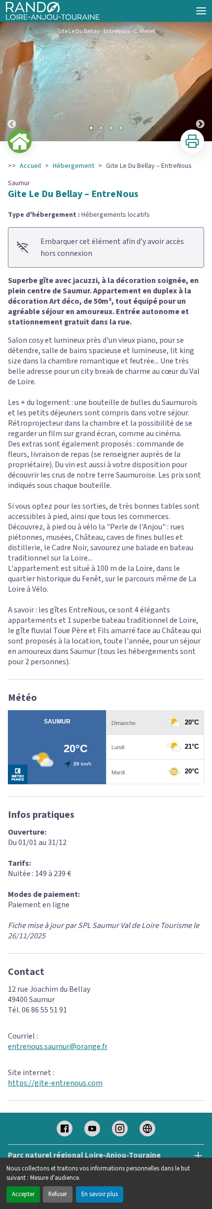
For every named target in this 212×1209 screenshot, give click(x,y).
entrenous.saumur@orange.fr (57, 1046)
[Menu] (201, 11)
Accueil (30, 166)
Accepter (23, 1194)
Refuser (57, 1194)
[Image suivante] (200, 81)
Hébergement (73, 166)
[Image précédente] (12, 81)
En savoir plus (99, 1194)
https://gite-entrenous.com (55, 1083)
